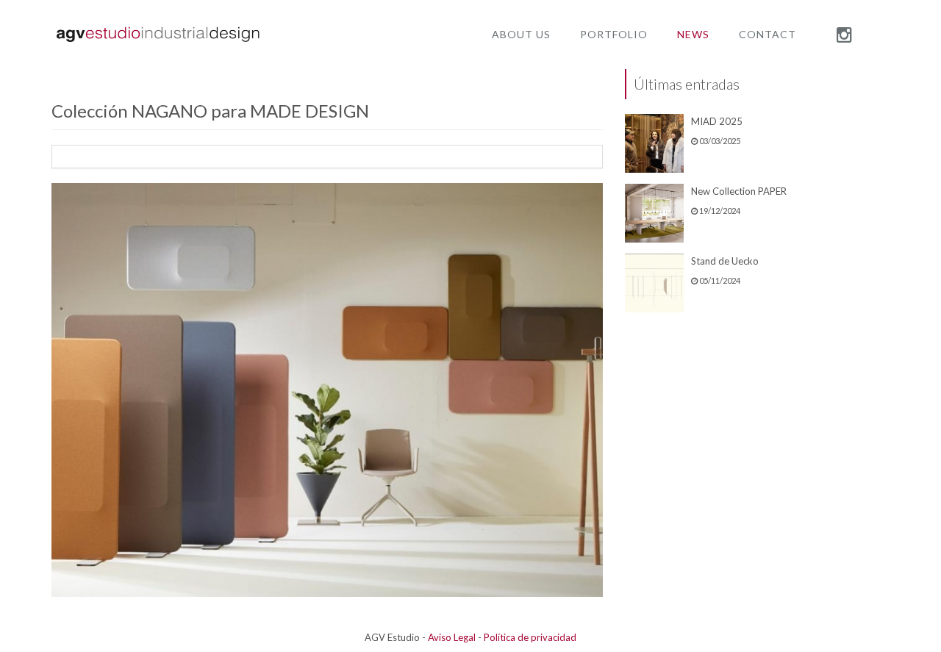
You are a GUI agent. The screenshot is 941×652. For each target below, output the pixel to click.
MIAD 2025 (717, 121)
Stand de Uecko (725, 261)
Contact (767, 34)
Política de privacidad (530, 637)
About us (521, 34)
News (693, 34)
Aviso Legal (452, 637)
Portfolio (614, 34)
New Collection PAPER (739, 191)
